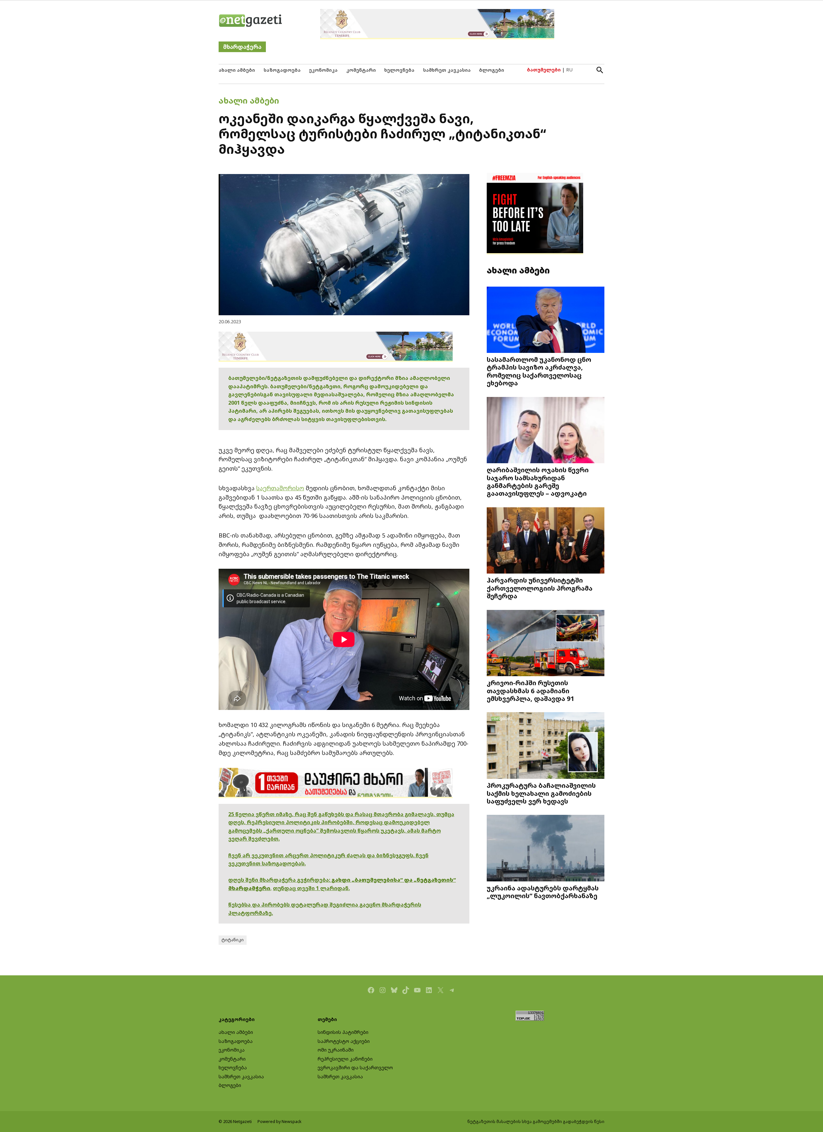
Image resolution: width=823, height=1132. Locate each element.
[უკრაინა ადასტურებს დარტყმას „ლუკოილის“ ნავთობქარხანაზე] (545, 848)
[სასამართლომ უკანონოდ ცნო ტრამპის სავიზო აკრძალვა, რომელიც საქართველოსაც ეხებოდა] (545, 320)
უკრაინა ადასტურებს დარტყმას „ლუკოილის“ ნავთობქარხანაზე (543, 891)
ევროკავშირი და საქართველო (355, 1067)
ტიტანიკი (233, 940)
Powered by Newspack (280, 1121)
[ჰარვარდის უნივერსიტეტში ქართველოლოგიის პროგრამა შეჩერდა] (545, 540)
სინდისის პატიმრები (343, 1032)
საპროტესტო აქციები (344, 1041)
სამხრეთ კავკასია (447, 70)
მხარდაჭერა (242, 47)
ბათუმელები (544, 70)
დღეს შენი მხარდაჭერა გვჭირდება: (279, 879)
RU (569, 70)
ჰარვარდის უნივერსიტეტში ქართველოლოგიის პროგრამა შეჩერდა (539, 587)
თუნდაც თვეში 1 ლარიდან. (311, 888)
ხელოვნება (399, 70)
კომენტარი (361, 70)
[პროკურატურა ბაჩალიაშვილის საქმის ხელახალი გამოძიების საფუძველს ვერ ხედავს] (545, 746)
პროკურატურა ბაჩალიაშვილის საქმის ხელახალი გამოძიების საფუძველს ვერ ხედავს (541, 793)
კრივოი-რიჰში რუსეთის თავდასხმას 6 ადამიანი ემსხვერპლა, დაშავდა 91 (530, 690)
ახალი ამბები (237, 70)
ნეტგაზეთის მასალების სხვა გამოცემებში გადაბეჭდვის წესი (535, 1121)
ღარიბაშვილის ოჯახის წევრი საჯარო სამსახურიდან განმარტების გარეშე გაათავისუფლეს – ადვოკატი (538, 481)
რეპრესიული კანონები (345, 1059)
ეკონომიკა (323, 70)
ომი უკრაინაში (336, 1050)
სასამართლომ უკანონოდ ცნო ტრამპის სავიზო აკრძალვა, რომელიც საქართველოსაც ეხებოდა (539, 371)
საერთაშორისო (280, 488)
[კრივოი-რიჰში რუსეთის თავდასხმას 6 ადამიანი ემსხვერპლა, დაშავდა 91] (545, 643)
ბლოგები (491, 70)
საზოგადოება (282, 70)
